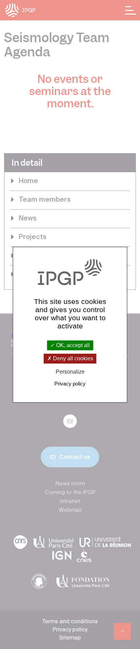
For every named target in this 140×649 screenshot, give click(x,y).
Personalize (70, 372)
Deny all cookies (72, 359)
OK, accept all (72, 345)
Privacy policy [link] (70, 383)
